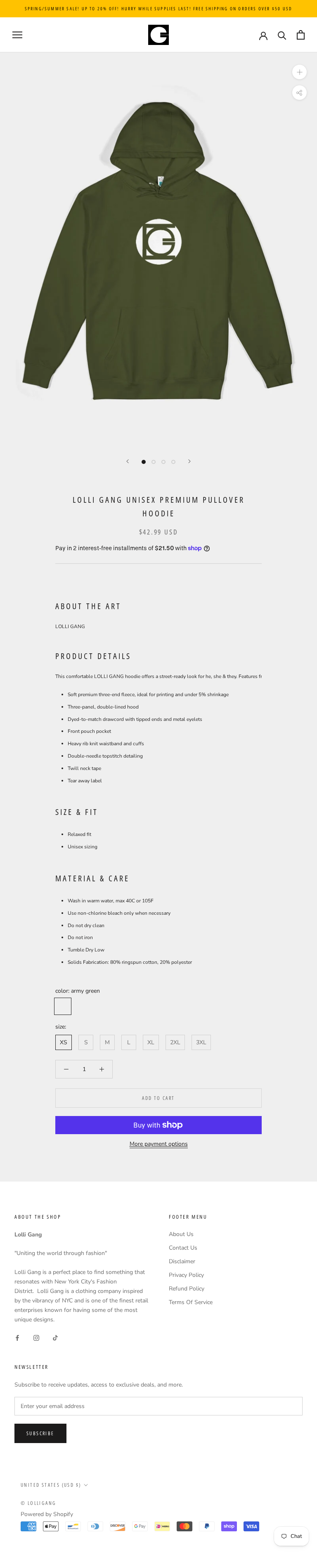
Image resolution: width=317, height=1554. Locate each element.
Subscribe (40, 1433)
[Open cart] (301, 35)
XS (63, 1042)
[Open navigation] (17, 34)
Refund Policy (186, 1289)
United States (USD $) (51, 1484)
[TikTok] (55, 1337)
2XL (175, 1042)
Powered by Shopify (47, 1514)
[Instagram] (36, 1337)
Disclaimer (182, 1261)
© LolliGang (38, 1503)
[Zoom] (299, 72)
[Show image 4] (173, 462)
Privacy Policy (186, 1275)
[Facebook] (17, 1337)
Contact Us (183, 1248)
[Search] (282, 35)
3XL (201, 1042)
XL (150, 1042)
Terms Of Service (191, 1302)
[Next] (189, 461)
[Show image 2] (153, 462)
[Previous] (127, 461)
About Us (181, 1234)
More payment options (159, 1144)
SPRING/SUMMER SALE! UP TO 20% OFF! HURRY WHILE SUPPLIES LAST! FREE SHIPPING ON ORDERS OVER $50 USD (159, 8)
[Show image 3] (163, 462)
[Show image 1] (144, 462)
